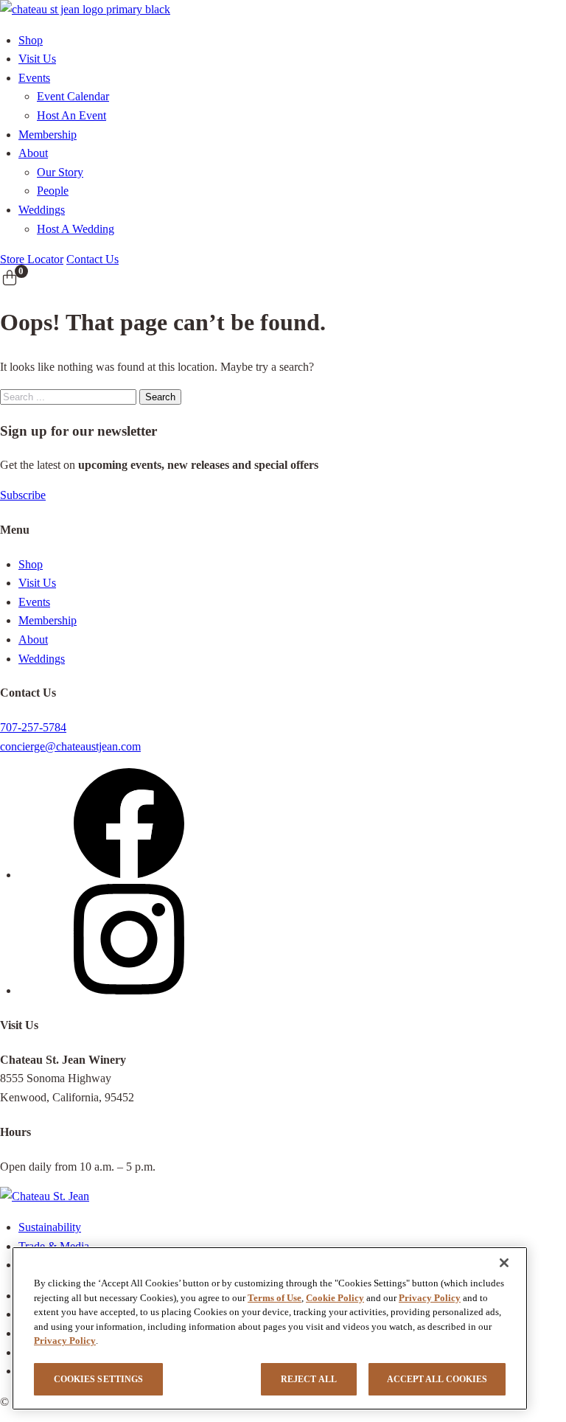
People (53, 190)
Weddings (41, 209)
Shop (30, 40)
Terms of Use (274, 1297)
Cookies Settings (98, 1379)
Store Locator (31, 259)
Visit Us (37, 58)
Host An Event (71, 115)
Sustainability (49, 1227)
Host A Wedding (75, 229)
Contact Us (92, 259)
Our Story (60, 172)
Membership (47, 134)
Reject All (309, 1379)
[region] (270, 1328)
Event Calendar (73, 96)
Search (160, 396)
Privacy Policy (430, 1297)
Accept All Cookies (437, 1379)
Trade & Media (53, 1246)
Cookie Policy (335, 1297)
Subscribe (23, 495)
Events (34, 78)
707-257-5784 (33, 727)
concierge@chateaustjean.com (70, 746)
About (33, 153)
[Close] (504, 1263)
